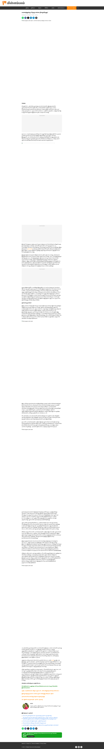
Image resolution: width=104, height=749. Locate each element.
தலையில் (29, 249)
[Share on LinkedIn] (31, 18)
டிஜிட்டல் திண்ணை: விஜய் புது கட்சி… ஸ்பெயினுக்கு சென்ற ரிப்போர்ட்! (40, 690)
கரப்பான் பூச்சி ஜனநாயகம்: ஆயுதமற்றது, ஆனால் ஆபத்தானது (37, 715)
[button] (77, 8)
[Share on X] (28, 18)
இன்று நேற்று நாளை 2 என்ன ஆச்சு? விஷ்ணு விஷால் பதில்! (38, 693)
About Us (23, 743)
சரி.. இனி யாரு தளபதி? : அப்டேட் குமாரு (32, 699)
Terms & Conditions (35, 743)
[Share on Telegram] (33, 18)
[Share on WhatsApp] (23, 18)
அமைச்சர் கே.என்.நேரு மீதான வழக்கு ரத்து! (33, 696)
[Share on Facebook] (25, 18)
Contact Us (28, 743)
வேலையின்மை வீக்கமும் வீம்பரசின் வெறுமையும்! (34, 723)
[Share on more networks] (36, 18)
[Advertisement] (41, 124)
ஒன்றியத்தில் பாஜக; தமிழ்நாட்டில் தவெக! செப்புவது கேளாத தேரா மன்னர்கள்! (40, 725)
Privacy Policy (43, 743)
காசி (53, 660)
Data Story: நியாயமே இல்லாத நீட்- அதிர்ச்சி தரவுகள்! (34, 721)
